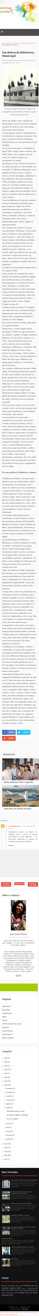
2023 (6, 1066)
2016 (6, 1147)
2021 (6, 1073)
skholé (22, 1292)
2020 (6, 1077)
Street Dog (14, 1259)
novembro (9, 1092)
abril (7, 1127)
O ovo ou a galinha (12, 1119)
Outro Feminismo (7, 1031)
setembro (9, 1100)
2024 (6, 1062)
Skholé (4, 1017)
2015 (6, 1151)
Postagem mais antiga (33, 884)
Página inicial (19, 883)
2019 (6, 1081)
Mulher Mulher (14, 1290)
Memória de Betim (27, 43)
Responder (11, 845)
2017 (6, 1144)
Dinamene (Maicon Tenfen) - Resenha (22, 1247)
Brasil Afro (5, 1027)
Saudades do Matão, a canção (20, 1215)
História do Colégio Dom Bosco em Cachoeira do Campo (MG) (21, 1192)
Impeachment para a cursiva (15, 1111)
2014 (6, 1155)
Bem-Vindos (6, 1010)
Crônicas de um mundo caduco (11, 1024)
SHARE (11, 732)
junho (8, 1107)
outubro (8, 1096)
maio (8, 1123)
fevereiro (9, 1135)
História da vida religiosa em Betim (21, 1203)
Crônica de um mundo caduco (14, 43)
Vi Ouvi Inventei (7, 1013)
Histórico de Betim (7, 1238)
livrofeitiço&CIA (14, 826)
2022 (6, 1069)
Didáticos (24, 1288)
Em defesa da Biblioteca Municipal (18, 54)
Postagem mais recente (6, 884)
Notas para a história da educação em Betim (24, 1180)
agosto (8, 1104)
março (8, 1131)
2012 (6, 1159)
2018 (6, 1085)
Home (3, 43)
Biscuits (4, 1020)
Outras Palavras (7, 1034)
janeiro (8, 1139)
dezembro (9, 1088)
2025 (6, 1058)
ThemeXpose (24, 1309)
